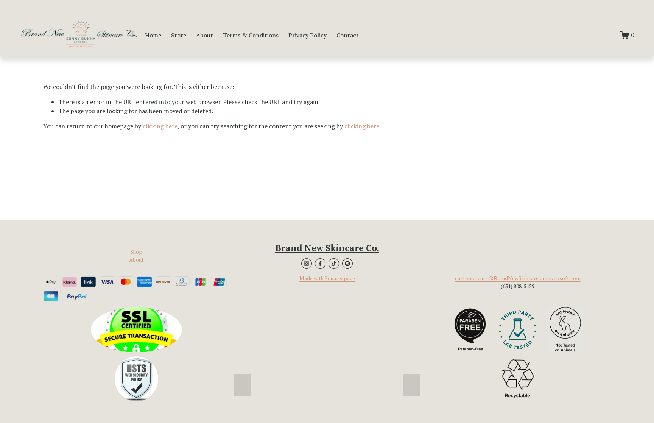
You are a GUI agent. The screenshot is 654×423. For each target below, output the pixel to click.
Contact (347, 35)
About (204, 35)
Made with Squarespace (327, 278)
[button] (242, 385)
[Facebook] (320, 263)
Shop (136, 251)
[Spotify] (347, 263)
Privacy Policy (307, 35)
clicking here (160, 126)
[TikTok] (334, 263)
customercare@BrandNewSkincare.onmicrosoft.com (518, 278)
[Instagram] (306, 263)
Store (178, 35)
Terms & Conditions (251, 35)
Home (153, 35)
